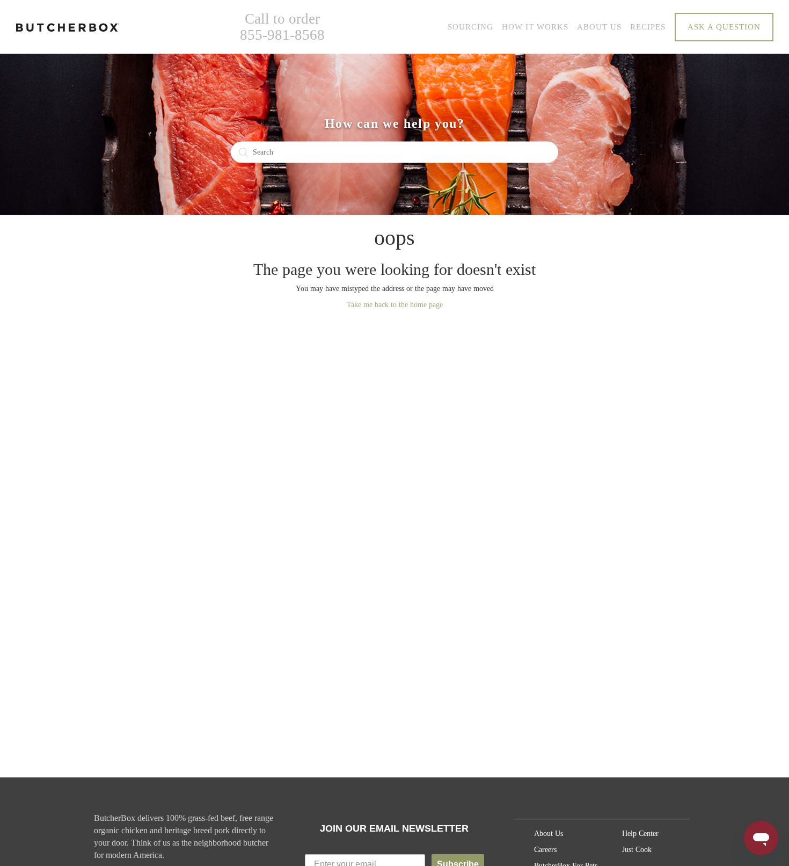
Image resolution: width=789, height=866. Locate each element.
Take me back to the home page (395, 305)
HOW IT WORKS (535, 27)
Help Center (640, 833)
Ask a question (724, 27)
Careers (545, 850)
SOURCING (470, 27)
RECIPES (648, 27)
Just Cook (637, 850)
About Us (548, 833)
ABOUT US (599, 27)
